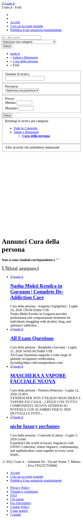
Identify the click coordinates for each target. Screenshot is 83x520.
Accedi (15, 22)
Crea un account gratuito (26, 26)
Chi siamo (17, 499)
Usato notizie (19, 511)
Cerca (7, 46)
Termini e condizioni (24, 491)
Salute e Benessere (26, 132)
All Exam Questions (32, 338)
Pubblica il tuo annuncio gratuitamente (36, 30)
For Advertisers (20, 503)
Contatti (15, 514)
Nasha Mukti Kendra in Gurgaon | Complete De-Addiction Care (36, 291)
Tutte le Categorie (25, 128)
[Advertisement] (41, 192)
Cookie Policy (19, 507)
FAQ (13, 495)
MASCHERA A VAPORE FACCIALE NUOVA (38, 378)
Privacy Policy (20, 488)
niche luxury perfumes (34, 426)
